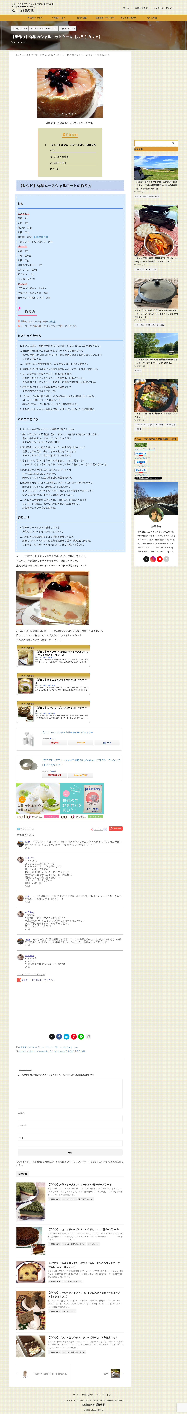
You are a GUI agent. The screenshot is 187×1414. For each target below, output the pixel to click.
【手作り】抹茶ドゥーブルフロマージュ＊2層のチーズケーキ (80, 1184)
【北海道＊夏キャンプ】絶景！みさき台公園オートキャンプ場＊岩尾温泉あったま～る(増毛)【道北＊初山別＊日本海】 (155, 185)
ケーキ (22, 1051)
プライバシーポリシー (163, 7)
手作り (77, 1051)
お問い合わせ (141, 7)
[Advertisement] (70, 1007)
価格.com (107, 742)
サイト (21, 1137)
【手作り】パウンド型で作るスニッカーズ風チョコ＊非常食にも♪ (83, 1337)
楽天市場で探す (54, 775)
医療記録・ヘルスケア (105, 17)
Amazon (81, 742)
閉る (74, 134)
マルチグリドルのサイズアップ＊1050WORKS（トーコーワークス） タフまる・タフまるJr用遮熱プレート (156, 313)
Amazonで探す (81, 775)
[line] (81, 1037)
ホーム (126, 7)
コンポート (30, 1051)
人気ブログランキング (144, 449)
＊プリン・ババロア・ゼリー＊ (48, 1047)
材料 (52, 150)
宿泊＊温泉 (82, 17)
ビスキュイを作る (59, 156)
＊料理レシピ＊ (58, 17)
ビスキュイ (62, 1051)
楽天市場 (55, 742)
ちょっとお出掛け (128, 17)
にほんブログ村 (142, 457)
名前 (21, 1112)
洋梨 (83, 1051)
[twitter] (52, 1037)
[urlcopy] (88, 1037)
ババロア (52, 1051)
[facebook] (59, 1037)
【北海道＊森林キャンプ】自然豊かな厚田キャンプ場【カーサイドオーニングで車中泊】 (155, 361)
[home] (166, 559)
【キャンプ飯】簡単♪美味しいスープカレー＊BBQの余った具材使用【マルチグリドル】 (155, 259)
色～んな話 (152, 17)
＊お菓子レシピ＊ (35, 17)
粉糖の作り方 (41, 237)
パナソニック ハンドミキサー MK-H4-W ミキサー (67, 732)
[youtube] (160, 559)
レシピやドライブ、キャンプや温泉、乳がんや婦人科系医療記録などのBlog (93, 1400)
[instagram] (153, 559)
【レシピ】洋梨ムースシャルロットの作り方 (72, 144)
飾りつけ (54, 169)
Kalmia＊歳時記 (23, 10)
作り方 (52, 321)
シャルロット (42, 1051)
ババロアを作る (58, 163)
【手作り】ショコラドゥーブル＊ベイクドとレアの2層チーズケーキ (83, 1229)
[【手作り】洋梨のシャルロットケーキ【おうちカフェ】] (66, 1037)
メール (22, 1125)
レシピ (71, 1051)
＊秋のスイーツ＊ (70, 1047)
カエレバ (53, 739)
